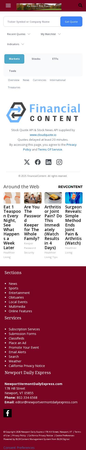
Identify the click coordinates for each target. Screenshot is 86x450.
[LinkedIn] (48, 162)
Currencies (39, 80)
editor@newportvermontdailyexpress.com (46, 402)
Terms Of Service (50, 149)
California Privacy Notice (40, 435)
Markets (14, 58)
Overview (13, 80)
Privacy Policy (19, 435)
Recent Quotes (16, 34)
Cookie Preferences (64, 435)
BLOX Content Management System (33, 439)
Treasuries (14, 87)
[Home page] (39, 6)
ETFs (55, 58)
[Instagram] (59, 162)
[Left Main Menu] (8, 5)
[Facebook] (37, 162)
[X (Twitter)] (27, 162)
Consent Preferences (19, 447)
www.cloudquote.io (43, 135)
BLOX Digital (63, 439)
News (26, 80)
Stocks (36, 58)
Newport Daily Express (32, 431)
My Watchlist (48, 34)
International (58, 80)
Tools (12, 71)
